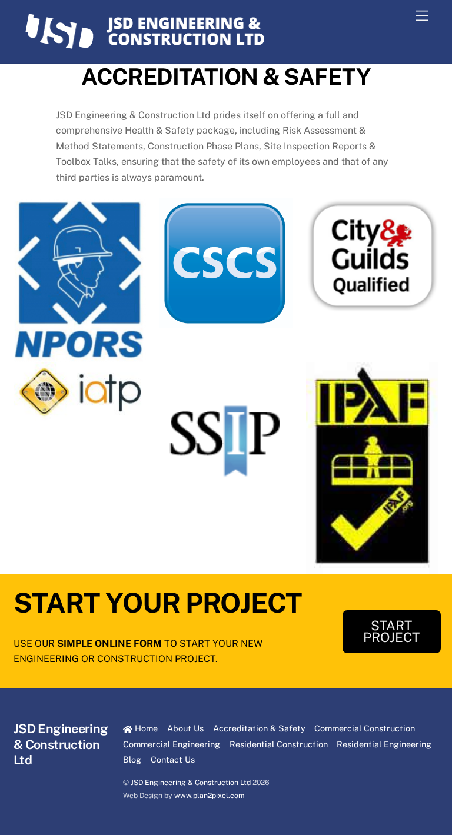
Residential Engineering (384, 744)
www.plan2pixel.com (209, 795)
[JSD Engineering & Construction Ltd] (145, 48)
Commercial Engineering (171, 744)
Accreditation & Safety (259, 728)
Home (145, 728)
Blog (132, 759)
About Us (185, 728)
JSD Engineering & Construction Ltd (191, 782)
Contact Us (173, 759)
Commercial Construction (364, 728)
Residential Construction (279, 744)
